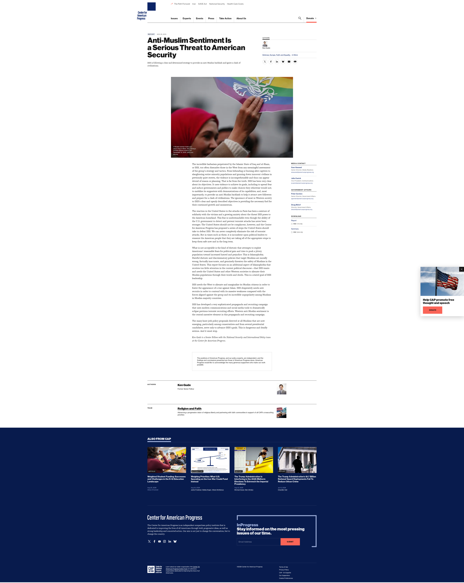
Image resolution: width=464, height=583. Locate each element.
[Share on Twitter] (264, 61)
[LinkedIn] (170, 541)
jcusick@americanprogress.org (301, 183)
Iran (194, 4)
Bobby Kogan (206, 490)
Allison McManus (218, 490)
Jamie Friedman (196, 490)
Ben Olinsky (249, 490)
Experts (187, 18)
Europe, (273, 55)
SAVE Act (202, 4)
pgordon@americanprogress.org (302, 198)
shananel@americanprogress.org (302, 172)
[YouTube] (159, 541)
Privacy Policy (284, 570)
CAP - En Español (285, 573)
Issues (174, 18)
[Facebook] (154, 541)
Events (199, 18)
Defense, (266, 55)
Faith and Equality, (283, 55)
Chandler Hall (282, 490)
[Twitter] (149, 541)
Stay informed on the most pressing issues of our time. (270, 529)
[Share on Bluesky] (283, 61)
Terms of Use (283, 567)
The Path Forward (182, 4)
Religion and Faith (189, 408)
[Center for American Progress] (151, 11)
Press (211, 18)
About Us (241, 18)
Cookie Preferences (286, 578)
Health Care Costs (235, 4)
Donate (310, 18)
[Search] (299, 20)
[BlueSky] (175, 541)
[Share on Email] (289, 61)
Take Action (225, 18)
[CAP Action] (155, 569)
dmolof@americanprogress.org (301, 209)
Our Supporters (284, 575)
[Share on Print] (295, 61)
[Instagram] (165, 541)
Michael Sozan (239, 490)
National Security (217, 4)
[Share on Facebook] (270, 61)
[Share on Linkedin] (277, 61)
